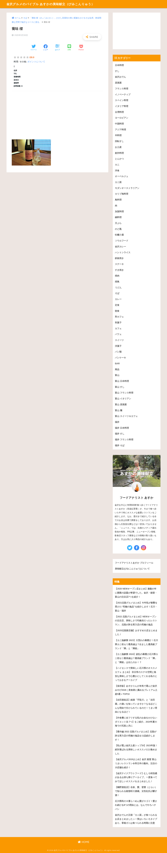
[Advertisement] (57, 112)
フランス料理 (121, 88)
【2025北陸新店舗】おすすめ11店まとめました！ (136, 632)
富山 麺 (118, 410)
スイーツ (119, 340)
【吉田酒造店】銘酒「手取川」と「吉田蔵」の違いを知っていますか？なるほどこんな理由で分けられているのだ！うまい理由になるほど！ (136, 706)
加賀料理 (119, 211)
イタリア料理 (121, 106)
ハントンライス (122, 252)
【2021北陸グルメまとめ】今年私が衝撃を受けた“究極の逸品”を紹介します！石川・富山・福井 (136, 607)
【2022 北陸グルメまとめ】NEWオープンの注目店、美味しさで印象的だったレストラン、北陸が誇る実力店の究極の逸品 (136, 620)
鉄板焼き (119, 258)
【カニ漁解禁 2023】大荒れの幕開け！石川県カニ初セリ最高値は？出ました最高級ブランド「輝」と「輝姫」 (136, 644)
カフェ (118, 328)
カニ (117, 164)
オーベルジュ (121, 176)
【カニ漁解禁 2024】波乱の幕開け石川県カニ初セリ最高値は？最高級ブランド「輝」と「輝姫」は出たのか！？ (136, 658)
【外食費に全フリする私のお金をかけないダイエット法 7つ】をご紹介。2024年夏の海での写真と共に (136, 722)
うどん (118, 287)
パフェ (118, 334)
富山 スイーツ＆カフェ (126, 416)
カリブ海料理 (121, 194)
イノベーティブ (122, 94)
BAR (117, 363)
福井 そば (119, 445)
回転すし (119, 141)
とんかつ (119, 159)
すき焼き (119, 270)
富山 (117, 375)
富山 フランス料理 (124, 392)
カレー (118, 299)
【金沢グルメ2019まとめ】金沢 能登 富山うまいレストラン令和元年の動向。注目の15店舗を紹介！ (136, 763)
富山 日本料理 (122, 381)
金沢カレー (120, 246)
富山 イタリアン (123, 398)
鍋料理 (118, 217)
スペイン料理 (121, 100)
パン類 (118, 352)
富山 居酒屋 (121, 404)
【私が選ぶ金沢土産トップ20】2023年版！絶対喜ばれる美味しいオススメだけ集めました (136, 749)
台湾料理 (119, 112)
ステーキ (119, 264)
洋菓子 (118, 346)
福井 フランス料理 (124, 439)
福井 (117, 422)
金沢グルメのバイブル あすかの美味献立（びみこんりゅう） (50, 4)
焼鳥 (117, 281)
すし (117, 71)
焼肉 (117, 276)
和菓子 (118, 322)
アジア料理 (120, 129)
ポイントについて (36, 61)
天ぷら (118, 223)
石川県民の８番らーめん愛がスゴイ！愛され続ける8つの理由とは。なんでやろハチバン (136, 805)
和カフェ (119, 316)
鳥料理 (118, 199)
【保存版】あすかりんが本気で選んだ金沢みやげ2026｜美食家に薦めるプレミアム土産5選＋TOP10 (136, 690)
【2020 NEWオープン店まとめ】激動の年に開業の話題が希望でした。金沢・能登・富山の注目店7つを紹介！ (136, 593)
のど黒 (118, 229)
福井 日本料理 (122, 428)
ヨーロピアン (121, 118)
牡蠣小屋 (119, 235)
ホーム (18, 18)
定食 (117, 305)
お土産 (118, 147)
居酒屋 (118, 83)
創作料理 (119, 153)
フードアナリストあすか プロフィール (134, 563)
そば (25, 18)
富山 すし (119, 387)
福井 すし (119, 433)
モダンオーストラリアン (127, 188)
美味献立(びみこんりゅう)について (132, 568)
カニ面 (118, 182)
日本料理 (119, 65)
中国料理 (119, 123)
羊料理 (118, 135)
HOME (85, 842)
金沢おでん (120, 77)
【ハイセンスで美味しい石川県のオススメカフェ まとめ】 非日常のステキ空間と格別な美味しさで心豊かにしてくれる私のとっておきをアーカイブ (136, 674)
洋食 (117, 170)
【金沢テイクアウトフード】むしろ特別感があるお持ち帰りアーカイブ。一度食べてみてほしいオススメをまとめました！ (136, 777)
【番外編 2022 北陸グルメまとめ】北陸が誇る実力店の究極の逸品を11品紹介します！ (135, 735)
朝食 (117, 311)
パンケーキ (120, 357)
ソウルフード (121, 240)
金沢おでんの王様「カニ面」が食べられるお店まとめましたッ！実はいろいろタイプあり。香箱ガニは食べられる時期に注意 (136, 819)
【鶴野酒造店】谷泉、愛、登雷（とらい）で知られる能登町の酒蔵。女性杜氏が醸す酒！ (136, 791)
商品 (117, 369)
